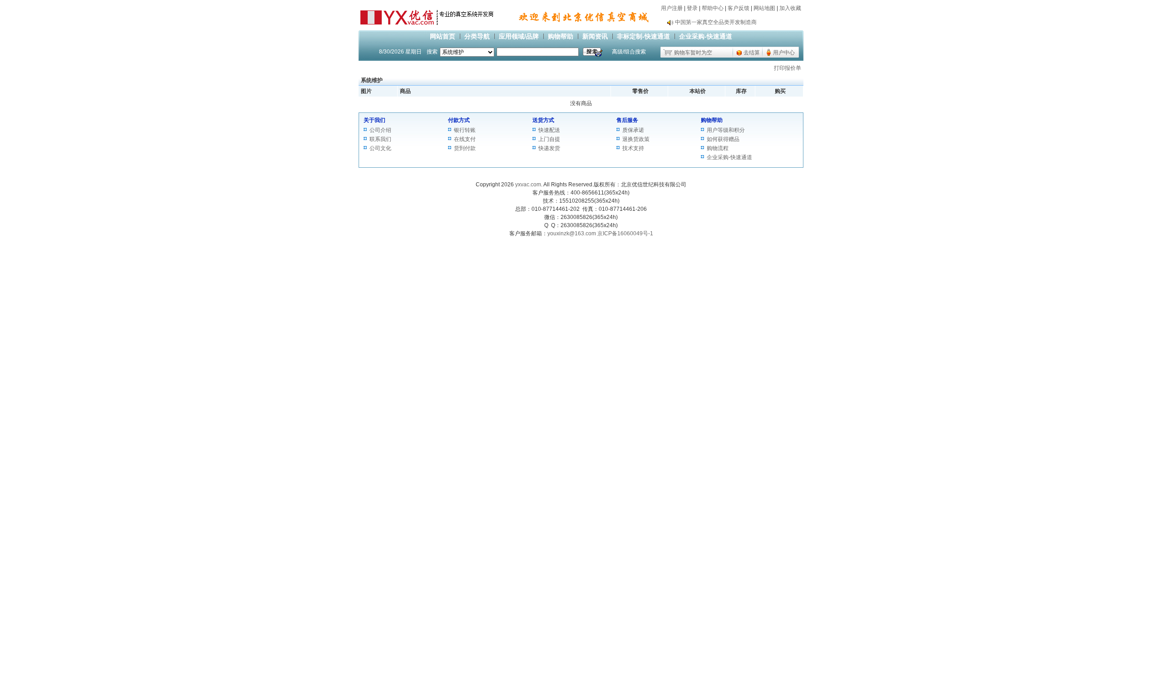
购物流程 (718, 148)
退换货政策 (636, 139)
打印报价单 (787, 68)
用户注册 (672, 8)
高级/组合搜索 (629, 52)
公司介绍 (380, 130)
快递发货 (549, 148)
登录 (692, 8)
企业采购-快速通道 (705, 36)
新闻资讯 (595, 36)
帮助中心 (713, 8)
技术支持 (633, 148)
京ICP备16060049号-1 (625, 233)
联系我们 (380, 139)
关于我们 (374, 120)
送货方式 (543, 120)
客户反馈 (738, 8)
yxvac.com (528, 184)
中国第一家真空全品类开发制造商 (716, 22)
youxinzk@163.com (571, 233)
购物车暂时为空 (693, 52)
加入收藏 (790, 8)
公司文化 (380, 148)
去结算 (751, 52)
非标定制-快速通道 (643, 36)
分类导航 (477, 36)
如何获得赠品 (723, 139)
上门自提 (549, 139)
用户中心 (784, 52)
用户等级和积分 (726, 130)
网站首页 (442, 36)
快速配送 (549, 130)
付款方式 (459, 120)
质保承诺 (633, 130)
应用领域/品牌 (519, 36)
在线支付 (465, 139)
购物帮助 (560, 36)
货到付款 (465, 148)
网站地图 (764, 8)
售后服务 (627, 120)
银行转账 (465, 130)
